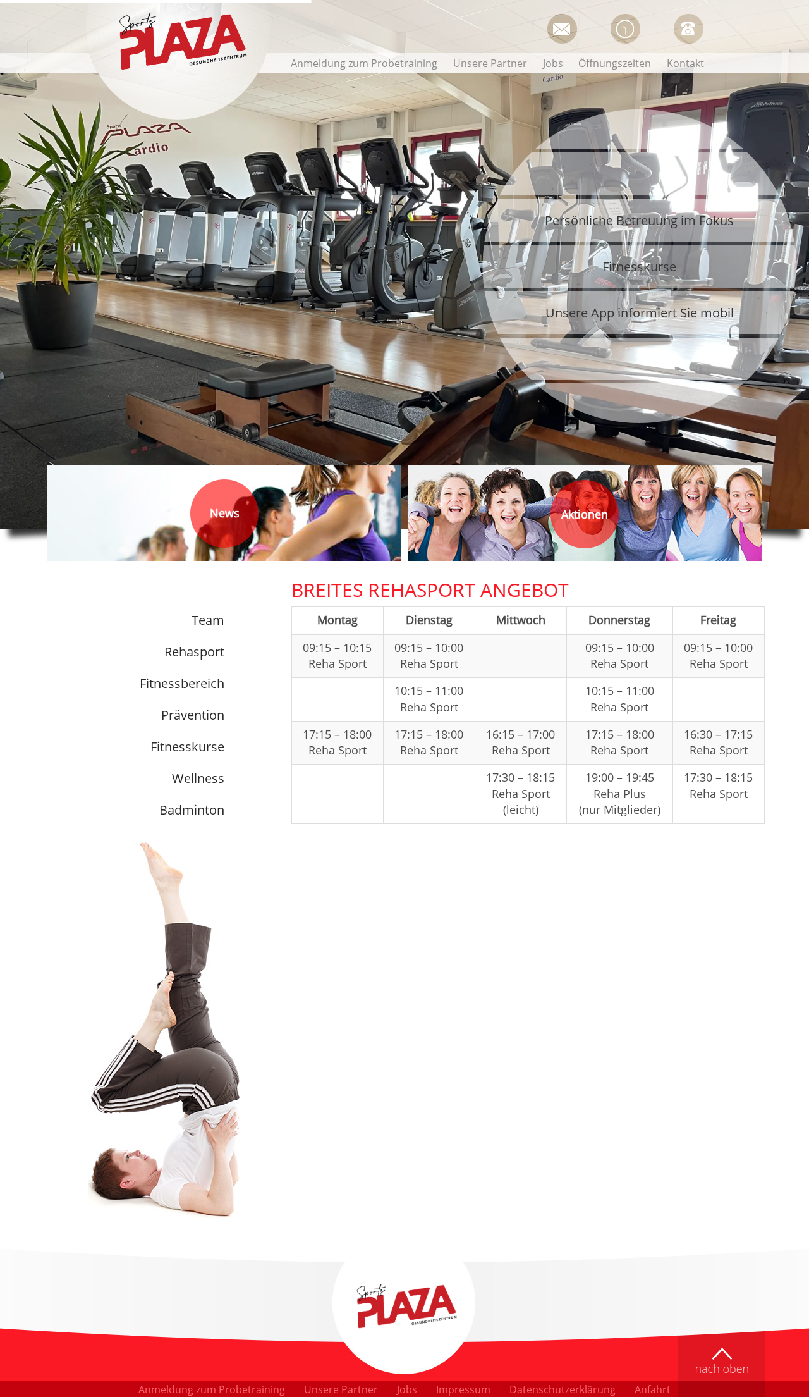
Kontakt (685, 63)
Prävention (192, 714)
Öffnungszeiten (625, 28)
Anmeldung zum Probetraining (364, 63)
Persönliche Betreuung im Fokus (639, 220)
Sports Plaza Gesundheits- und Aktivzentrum (180, 43)
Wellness (198, 778)
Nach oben (721, 1364)
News (225, 512)
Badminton (191, 809)
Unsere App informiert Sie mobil (639, 312)
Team (208, 620)
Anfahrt (653, 1389)
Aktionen (584, 509)
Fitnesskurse (639, 266)
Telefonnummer (688, 28)
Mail (561, 28)
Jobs (553, 63)
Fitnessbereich (182, 683)
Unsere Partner (490, 63)
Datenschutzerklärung (562, 1389)
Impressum (463, 1389)
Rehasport (194, 651)
